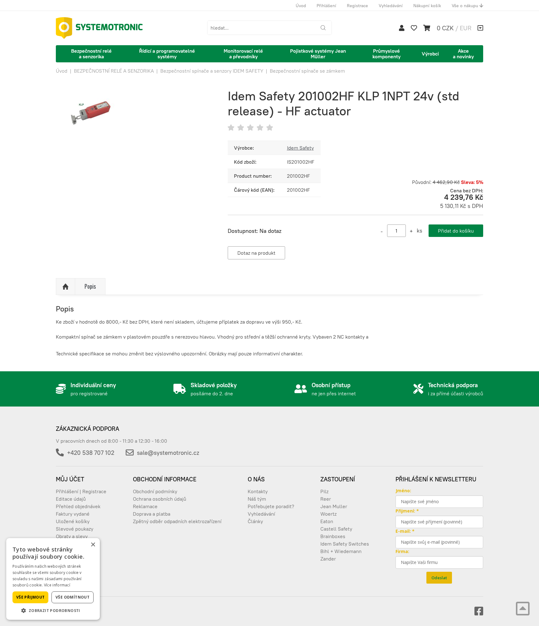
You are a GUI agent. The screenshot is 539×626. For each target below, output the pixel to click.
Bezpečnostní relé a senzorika (91, 54)
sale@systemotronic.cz (168, 452)
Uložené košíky (73, 521)
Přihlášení (326, 5)
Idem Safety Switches (344, 544)
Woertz (328, 514)
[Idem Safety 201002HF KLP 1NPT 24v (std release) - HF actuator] (132, 151)
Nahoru (65, 286)
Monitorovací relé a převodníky (243, 54)
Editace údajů (71, 499)
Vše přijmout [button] (30, 597)
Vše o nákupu (465, 5)
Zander (328, 559)
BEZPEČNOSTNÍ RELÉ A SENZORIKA (114, 71)
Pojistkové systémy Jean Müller (318, 54)
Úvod (301, 5)
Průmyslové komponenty (386, 54)
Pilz (324, 491)
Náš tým (257, 499)
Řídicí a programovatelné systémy (167, 54)
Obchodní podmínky (155, 491)
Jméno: (403, 491)
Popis (90, 286)
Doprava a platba (151, 514)
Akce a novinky (463, 54)
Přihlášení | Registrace (81, 491)
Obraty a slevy (72, 536)
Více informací (57, 585)
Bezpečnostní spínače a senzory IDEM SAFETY (211, 71)
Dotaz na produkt (256, 253)
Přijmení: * (407, 511)
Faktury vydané (73, 514)
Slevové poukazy (74, 529)
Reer (325, 499)
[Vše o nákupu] (480, 28)
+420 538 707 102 (90, 452)
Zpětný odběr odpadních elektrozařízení (177, 521)
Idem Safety (300, 148)
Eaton (326, 521)
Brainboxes (332, 536)
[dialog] (53, 579)
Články (255, 521)
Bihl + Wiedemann (341, 551)
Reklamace (145, 506)
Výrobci (430, 54)
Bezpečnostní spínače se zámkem (307, 71)
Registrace (357, 5)
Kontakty (258, 491)
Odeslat (439, 577)
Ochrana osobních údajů (159, 499)
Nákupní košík (427, 5)
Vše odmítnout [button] (73, 597)
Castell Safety (336, 529)
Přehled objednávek (78, 506)
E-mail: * (405, 531)
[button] (53, 610)
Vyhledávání (391, 5)
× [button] (92, 544)
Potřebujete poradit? (271, 506)
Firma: (402, 551)
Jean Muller (333, 506)
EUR (465, 28)
